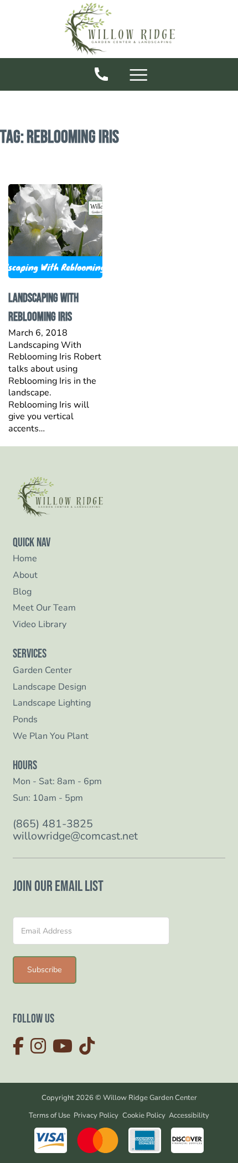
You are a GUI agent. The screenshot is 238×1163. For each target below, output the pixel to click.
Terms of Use (49, 1115)
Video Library (39, 624)
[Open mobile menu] (140, 76)
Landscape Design (49, 687)
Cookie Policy (143, 1115)
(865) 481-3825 (53, 824)
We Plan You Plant (51, 736)
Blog (22, 592)
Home (25, 559)
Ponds (25, 720)
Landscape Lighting (52, 703)
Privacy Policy (96, 1115)
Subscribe (44, 969)
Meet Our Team (44, 608)
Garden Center (42, 670)
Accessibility (189, 1115)
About (25, 575)
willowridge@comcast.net (75, 836)
